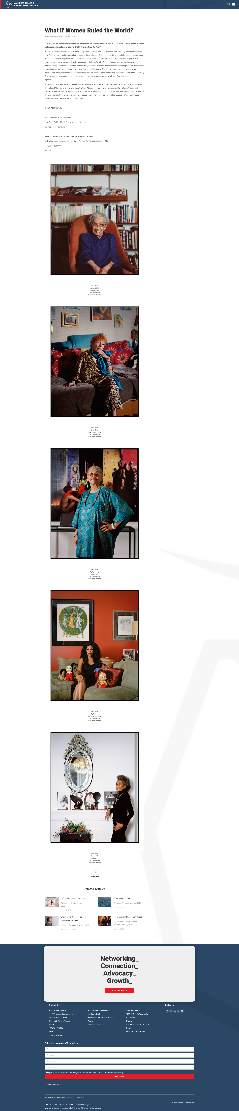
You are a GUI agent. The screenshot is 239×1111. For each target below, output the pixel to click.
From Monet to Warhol (127, 900)
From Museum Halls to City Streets (128, 921)
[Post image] (52, 902)
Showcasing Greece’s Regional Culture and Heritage (75, 921)
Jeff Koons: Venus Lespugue (74, 902)
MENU (228, 4)
